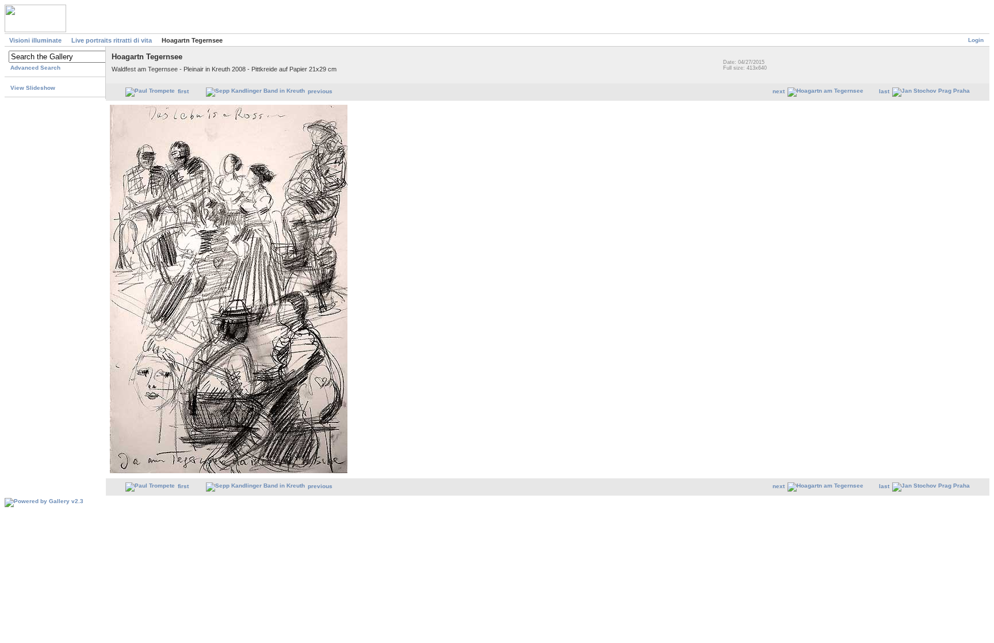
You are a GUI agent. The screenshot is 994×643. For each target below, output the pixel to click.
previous (320, 91)
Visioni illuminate (35, 40)
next (779, 91)
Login (976, 40)
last (884, 91)
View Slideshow (32, 88)
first (183, 91)
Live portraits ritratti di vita (111, 40)
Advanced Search (35, 67)
